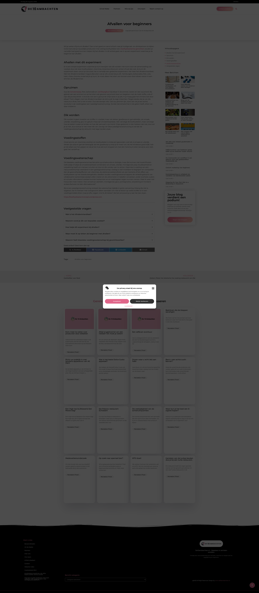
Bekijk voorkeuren (142, 301)
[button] (153, 288)
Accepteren (117, 301)
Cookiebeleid (128, 306)
